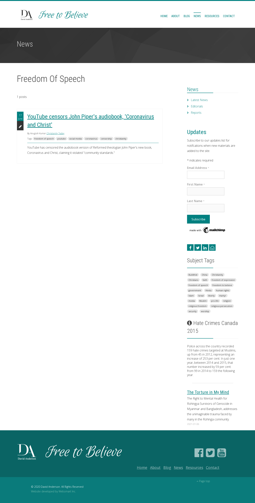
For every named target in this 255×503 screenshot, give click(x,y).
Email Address (198, 168)
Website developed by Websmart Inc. (53, 491)
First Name (196, 184)
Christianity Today (55, 133)
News (197, 16)
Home (164, 16)
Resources (212, 16)
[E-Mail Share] (212, 247)
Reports (196, 113)
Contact (229, 16)
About (175, 16)
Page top (204, 481)
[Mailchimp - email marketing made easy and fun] (207, 230)
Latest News (199, 100)
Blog (187, 16)
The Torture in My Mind (208, 392)
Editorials (197, 106)
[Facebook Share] (190, 247)
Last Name (195, 201)
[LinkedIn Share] (205, 247)
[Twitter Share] (197, 247)
